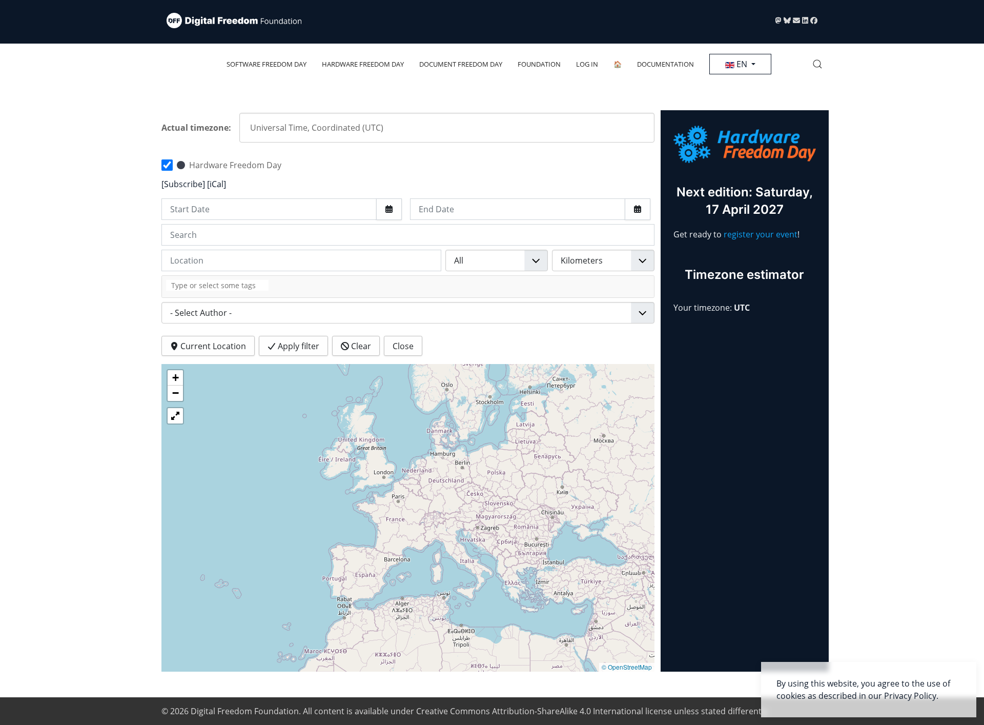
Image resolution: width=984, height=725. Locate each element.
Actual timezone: (196, 127)
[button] (817, 64)
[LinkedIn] (806, 20)
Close (403, 346)
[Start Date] (389, 209)
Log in (587, 64)
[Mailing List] (797, 20)
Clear (360, 346)
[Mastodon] (779, 20)
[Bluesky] (788, 20)
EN (741, 64)
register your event (760, 234)
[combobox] (407, 286)
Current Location (212, 346)
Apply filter (297, 346)
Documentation (665, 64)
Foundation (539, 64)
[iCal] (216, 184)
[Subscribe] (184, 184)
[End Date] (637, 209)
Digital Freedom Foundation (245, 711)
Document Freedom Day (460, 64)
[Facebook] (813, 20)
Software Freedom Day (266, 64)
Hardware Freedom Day (363, 64)
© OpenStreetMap (627, 666)
